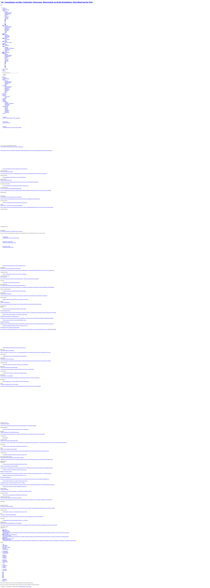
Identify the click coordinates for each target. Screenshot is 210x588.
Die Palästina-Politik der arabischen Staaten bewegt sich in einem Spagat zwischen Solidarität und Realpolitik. (19, 181)
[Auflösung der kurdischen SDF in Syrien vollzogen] (16, 381)
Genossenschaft (5, 68)
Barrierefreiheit (5, 561)
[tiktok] (5, 66)
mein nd (4, 70)
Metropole (6, 30)
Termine (4, 43)
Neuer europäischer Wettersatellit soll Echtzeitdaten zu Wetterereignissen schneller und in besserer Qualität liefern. (20, 377)
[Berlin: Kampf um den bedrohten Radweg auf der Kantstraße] (15, 520)
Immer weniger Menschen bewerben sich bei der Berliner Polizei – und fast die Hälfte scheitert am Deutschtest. (19, 278)
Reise (6, 32)
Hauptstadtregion (8, 13)
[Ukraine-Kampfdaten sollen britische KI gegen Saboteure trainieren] (15, 454)
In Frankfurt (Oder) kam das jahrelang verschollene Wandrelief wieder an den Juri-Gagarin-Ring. (17, 369)
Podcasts (6, 17)
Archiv (4, 564)
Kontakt (4, 554)
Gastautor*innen (5, 552)
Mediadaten (5, 557)
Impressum (4, 559)
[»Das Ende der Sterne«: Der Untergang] (14, 347)
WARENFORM (22, 586)
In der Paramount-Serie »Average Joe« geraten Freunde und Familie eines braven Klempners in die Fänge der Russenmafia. (21, 516)
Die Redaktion (5, 551)
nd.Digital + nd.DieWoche (9, 48)
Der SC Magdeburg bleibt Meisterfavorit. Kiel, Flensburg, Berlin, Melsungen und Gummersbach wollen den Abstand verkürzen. (22, 434)
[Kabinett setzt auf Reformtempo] (14, 290)
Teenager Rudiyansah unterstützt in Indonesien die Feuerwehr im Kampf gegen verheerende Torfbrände (18, 425)
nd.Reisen (4, 567)
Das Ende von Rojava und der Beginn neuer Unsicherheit (10, 268)
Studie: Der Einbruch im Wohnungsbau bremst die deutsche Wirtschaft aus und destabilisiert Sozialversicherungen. (20, 198)
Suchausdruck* (5, 72)
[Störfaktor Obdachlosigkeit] (16, 299)
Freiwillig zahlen (5, 549)
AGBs (6, 51)
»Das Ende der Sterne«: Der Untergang (7, 350)
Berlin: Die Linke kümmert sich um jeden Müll (8, 449)
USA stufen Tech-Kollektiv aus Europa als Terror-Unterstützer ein (11, 146)
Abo (1, 4)
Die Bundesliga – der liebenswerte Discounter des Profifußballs (11, 205)
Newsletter (7, 18)
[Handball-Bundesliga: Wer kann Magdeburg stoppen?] (16, 429)
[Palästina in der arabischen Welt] (14, 177)
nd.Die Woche (7, 36)
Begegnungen (7, 29)
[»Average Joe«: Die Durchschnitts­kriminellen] (15, 511)
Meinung (6, 11)
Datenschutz (5, 560)
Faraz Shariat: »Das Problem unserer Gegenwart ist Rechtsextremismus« (12, 285)
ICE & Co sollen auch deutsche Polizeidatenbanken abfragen (10, 188)
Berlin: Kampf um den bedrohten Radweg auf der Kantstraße (11, 523)
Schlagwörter (5, 565)
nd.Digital (6, 47)
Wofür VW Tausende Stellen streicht (6, 171)
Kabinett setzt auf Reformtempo (5, 293)
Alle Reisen (7, 45)
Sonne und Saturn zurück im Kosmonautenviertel (8, 367)
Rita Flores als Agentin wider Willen (6, 506)
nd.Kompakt (7, 35)
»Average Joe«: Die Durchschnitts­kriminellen (8, 514)
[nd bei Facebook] (3, 575)
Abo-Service (7, 50)
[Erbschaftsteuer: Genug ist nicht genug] (15, 356)
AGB (4, 562)
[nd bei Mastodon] (5, 19)
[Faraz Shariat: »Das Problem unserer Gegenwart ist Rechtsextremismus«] (11, 282)
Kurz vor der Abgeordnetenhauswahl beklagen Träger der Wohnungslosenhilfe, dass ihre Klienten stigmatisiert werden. (21, 304)
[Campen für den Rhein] (15, 486)
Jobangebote (5, 555)
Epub (6, 546)
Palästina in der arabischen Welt (5, 180)
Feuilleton (6, 14)
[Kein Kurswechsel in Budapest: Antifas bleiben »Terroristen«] (15, 494)
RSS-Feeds (5, 570)
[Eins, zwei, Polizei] (15, 274)
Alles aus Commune (8, 42)
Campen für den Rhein (4, 489)
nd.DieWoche (7, 49)
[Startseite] (105, 2)
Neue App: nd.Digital (6, 547)
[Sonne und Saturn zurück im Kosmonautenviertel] (15, 364)
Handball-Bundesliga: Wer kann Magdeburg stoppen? (9, 432)
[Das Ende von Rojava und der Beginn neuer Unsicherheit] (14, 265)
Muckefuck (7, 37)
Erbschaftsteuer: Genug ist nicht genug (7, 358)
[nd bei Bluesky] (5, 20)
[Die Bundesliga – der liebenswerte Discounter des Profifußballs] (15, 202)
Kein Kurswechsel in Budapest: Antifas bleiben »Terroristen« (11, 497)
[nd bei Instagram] (5, 21)
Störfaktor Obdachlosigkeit (5, 302)
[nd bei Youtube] (5, 24)
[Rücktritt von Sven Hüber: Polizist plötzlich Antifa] (5, 437)
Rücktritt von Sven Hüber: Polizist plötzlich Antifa (9, 440)
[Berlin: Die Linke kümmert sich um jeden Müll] (15, 446)
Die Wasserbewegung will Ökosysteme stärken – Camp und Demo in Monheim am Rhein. (16, 491)
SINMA (30, 586)
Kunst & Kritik (7, 27)
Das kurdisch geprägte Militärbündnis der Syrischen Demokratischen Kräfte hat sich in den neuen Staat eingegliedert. (20, 386)
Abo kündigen (5, 545)
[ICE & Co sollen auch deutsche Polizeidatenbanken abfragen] (16, 185)
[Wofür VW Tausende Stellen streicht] (15, 168)
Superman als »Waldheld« (4, 423)
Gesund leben (7, 39)
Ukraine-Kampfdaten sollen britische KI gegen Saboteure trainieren (12, 457)
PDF (3, 546)
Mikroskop (7, 28)
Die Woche (7, 16)
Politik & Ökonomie (8, 12)
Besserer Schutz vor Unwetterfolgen (6, 375)
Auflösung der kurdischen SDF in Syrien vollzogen (9, 384)
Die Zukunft (5, 569)
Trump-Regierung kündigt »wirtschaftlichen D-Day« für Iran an (11, 231)
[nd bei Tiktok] (5, 23)
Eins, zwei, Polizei (3, 276)
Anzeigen (4, 556)
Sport (6, 15)
